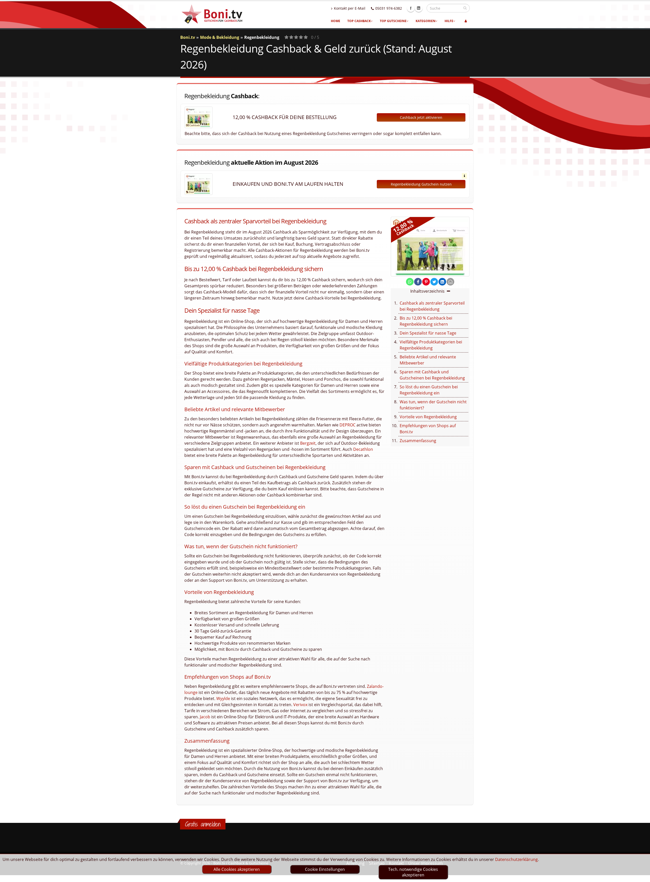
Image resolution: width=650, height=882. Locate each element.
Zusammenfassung (418, 440)
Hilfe (449, 21)
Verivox (300, 704)
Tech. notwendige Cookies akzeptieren (413, 872)
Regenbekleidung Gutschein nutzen (421, 184)
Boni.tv (187, 37)
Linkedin (418, 8)
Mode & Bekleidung (219, 37)
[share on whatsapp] (410, 282)
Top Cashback (359, 21)
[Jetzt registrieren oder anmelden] (466, 21)
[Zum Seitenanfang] (641, 876)
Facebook (411, 8)
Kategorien (425, 21)
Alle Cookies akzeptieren (237, 869)
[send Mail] (450, 282)
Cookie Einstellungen (325, 869)
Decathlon (363, 449)
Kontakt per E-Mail (349, 8)
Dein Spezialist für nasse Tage (428, 333)
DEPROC (347, 425)
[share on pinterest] (426, 282)
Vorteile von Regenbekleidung (428, 417)
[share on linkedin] (442, 282)
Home (335, 21)
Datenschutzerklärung (516, 859)
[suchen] (465, 8)
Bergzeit (308, 443)
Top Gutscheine (393, 21)
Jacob (205, 717)
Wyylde (223, 698)
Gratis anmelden (202, 824)
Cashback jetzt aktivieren (421, 117)
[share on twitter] (434, 282)
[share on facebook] (418, 282)
